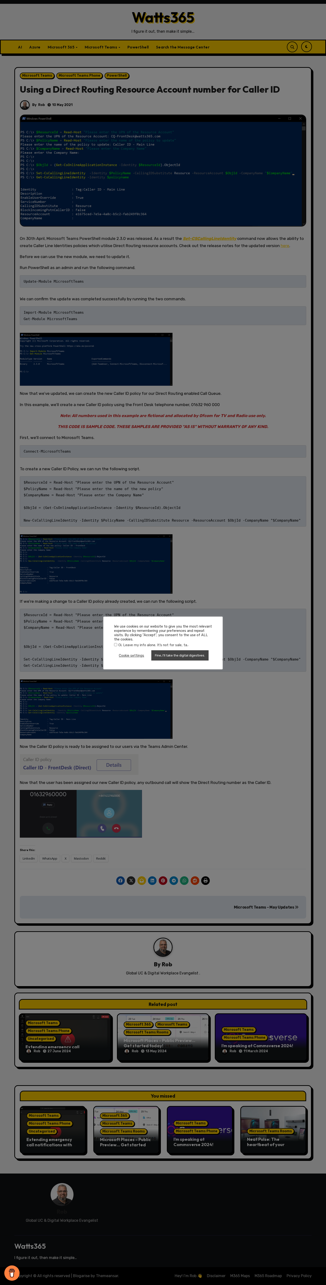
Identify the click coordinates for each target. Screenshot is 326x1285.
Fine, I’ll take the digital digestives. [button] (180, 655)
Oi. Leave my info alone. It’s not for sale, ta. (153, 645)
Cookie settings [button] (131, 655)
